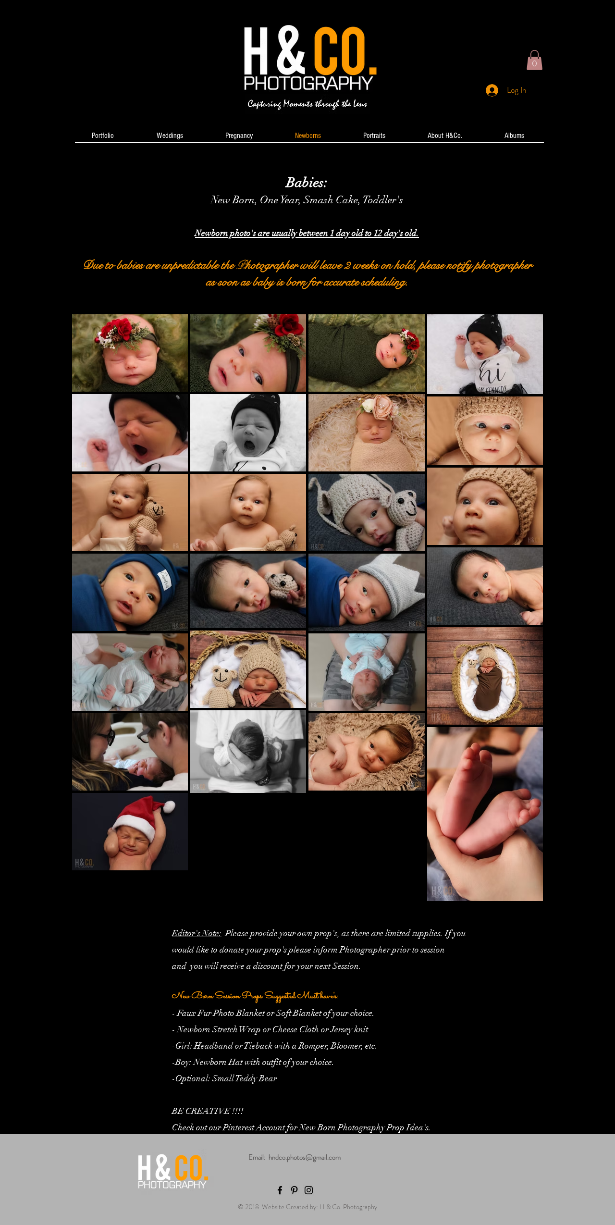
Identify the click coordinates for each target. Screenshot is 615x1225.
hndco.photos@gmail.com (305, 1157)
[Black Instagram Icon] (308, 1190)
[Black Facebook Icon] (279, 1190)
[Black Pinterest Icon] (294, 1190)
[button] (534, 60)
